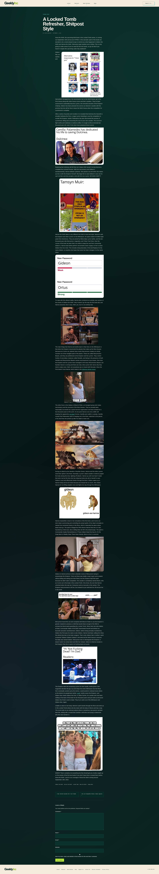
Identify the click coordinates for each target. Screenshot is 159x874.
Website (57, 847)
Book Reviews (86, 3)
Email (57, 840)
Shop (95, 3)
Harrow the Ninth (68, 784)
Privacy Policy (105, 869)
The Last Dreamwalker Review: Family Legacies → (92, 794)
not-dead (72, 414)
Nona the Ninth (83, 784)
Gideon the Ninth (59, 784)
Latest (69, 3)
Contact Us (87, 869)
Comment (58, 811)
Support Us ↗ (148, 3)
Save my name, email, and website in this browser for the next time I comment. (76, 856)
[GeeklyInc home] (11, 3)
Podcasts (77, 3)
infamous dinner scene (89, 369)
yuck (78, 693)
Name (57, 832)
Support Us (81, 869)
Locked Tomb (75, 784)
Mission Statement (96, 869)
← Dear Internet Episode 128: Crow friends (66, 793)
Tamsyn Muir (90, 784)
